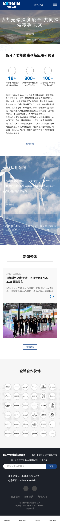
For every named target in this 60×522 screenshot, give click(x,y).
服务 (34, 455)
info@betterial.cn (29, 480)
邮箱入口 (42, 496)
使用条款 (15, 496)
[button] (24, 39)
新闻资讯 (30, 256)
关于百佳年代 (51, 455)
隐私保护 (28, 496)
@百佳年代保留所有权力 (30, 502)
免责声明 (30, 508)
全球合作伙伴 (30, 370)
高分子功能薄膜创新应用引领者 (30, 55)
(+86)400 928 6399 (29, 475)
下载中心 (40, 455)
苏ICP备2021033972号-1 (34, 505)
